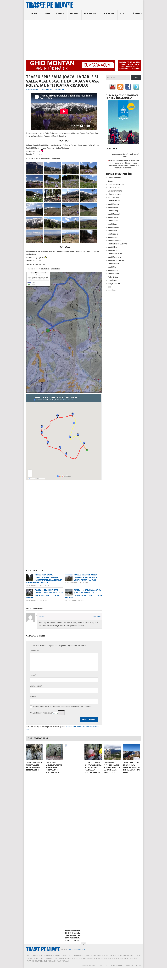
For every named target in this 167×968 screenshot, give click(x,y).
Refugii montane (114, 284)
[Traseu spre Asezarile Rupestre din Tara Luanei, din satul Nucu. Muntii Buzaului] (54, 752)
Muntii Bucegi (113, 211)
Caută (136, 77)
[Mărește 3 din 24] (76, 165)
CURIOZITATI (103, 965)
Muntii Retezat (113, 264)
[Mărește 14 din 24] (58, 206)
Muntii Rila (112, 267)
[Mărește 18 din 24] (58, 220)
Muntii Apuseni (113, 204)
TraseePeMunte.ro (76, 949)
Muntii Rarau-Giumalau (116, 260)
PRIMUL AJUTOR (88, 965)
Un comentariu (59, 89)
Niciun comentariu (32, 585)
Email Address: (36, 686)
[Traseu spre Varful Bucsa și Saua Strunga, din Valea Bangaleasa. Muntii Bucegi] (131, 752)
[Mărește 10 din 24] (58, 192)
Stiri (122, 13)
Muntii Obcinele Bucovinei (117, 244)
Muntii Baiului (113, 207)
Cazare (60, 13)
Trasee (46, 13)
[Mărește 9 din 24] (40, 192)
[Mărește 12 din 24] (94, 192)
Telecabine (108, 13)
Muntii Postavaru (114, 257)
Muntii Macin (112, 237)
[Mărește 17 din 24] (40, 220)
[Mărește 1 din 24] (40, 165)
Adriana (41, 616)
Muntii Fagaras (113, 227)
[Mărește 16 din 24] (94, 206)
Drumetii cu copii (114, 188)
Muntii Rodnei (113, 270)
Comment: (34, 651)
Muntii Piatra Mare (115, 254)
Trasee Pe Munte (32, 89)
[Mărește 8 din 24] (94, 178)
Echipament (90, 13)
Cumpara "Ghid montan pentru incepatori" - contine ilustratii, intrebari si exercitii (129, 65)
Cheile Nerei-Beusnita (116, 184)
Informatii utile (113, 197)
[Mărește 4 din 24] (94, 165)
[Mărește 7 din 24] (76, 178)
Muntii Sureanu (113, 274)
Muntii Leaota (113, 234)
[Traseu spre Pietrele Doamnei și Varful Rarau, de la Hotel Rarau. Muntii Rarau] (112, 752)
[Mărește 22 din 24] (58, 233)
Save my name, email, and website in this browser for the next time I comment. (62, 707)
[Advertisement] (83, 38)
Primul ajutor (112, 280)
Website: (33, 697)
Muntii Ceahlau (113, 217)
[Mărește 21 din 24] (40, 233)
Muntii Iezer (112, 231)
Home (34, 13)
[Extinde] (98, 275)
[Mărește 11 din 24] (76, 192)
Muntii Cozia (112, 224)
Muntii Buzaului (114, 214)
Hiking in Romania (114, 194)
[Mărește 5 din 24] (40, 178)
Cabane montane (114, 178)
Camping (111, 181)
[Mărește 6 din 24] (58, 178)
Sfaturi (74, 13)
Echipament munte (115, 191)
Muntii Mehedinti (114, 241)
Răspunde (97, 616)
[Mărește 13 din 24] (40, 206)
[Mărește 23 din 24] (76, 233)
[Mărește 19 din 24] (76, 220)
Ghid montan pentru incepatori (126, 965)
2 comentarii (69, 600)
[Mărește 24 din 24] (94, 233)
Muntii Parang (113, 250)
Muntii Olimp (112, 247)
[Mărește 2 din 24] (58, 165)
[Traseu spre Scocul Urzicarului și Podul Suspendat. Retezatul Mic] (34, 752)
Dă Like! (136, 13)
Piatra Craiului (47, 89)
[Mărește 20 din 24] (94, 220)
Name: (33, 675)
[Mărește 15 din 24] (76, 206)
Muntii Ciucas (113, 221)
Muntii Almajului (114, 201)
